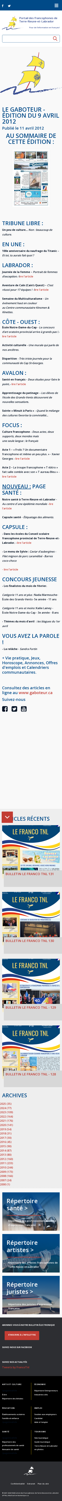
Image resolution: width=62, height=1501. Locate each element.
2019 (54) (6, 1129)
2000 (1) (5, 1184)
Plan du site (43, 1483)
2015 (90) (6, 1146)
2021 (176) (6, 1121)
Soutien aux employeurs (45, 1414)
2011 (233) (6, 1163)
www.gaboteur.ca (36, 692)
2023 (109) (6, 1112)
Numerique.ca (23, 1495)
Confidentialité (18, 1483)
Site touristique (41, 1438)
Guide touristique (42, 1442)
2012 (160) (6, 1159)
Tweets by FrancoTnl (15, 1367)
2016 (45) (6, 1142)
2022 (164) (6, 1116)
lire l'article (9, 336)
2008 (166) (6, 1176)
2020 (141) (6, 1125)
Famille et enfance (10, 1418)
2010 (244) (6, 1167)
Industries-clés (41, 1394)
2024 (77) (6, 1108)
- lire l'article (10, 569)
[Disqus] (31, 766)
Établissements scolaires (13, 1414)
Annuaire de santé (10, 1449)
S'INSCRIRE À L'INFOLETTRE (22, 1335)
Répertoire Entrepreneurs (46, 1390)
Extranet (31, 1483)
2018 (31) (6, 1133)
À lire (4, 1394)
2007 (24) (6, 1180)
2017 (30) (6, 1138)
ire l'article (26, 276)
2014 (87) (6, 1150)
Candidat (38, 1418)
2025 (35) (6, 1104)
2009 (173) (6, 1172)
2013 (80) (6, 1155)
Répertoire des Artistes (12, 1398)
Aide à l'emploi (41, 1422)
